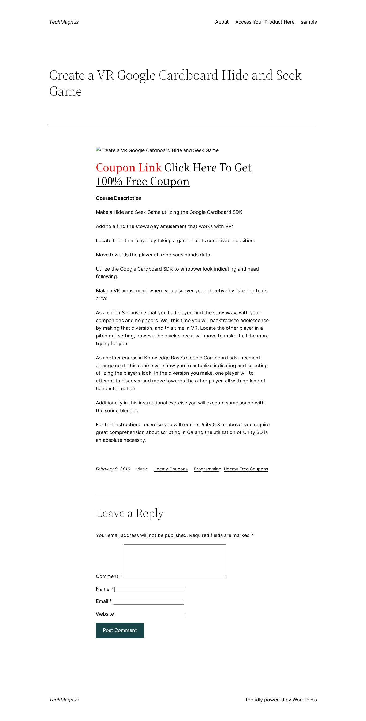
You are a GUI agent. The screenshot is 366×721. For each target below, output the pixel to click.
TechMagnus (64, 22)
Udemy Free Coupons (246, 469)
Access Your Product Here (264, 22)
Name (104, 589)
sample (309, 22)
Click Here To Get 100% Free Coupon (173, 174)
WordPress (305, 699)
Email (104, 601)
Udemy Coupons (171, 469)
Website (105, 614)
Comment (109, 576)
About (222, 22)
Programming (207, 469)
